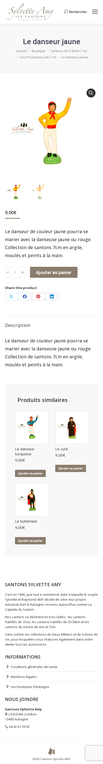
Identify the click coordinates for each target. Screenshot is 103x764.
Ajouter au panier (54, 272)
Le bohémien (26, 521)
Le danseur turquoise (24, 451)
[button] (91, 93)
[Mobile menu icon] (95, 12)
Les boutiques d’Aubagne (30, 686)
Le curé (61, 448)
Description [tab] (17, 325)
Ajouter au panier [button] (30, 473)
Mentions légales (24, 676)
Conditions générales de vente (34, 667)
